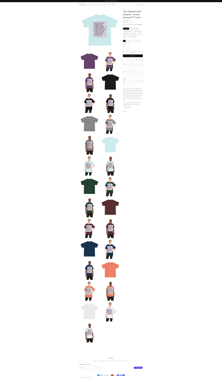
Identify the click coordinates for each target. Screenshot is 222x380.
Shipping (124, 22)
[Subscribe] (98, 367)
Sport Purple (126, 33)
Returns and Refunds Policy (104, 360)
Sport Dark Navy (138, 31)
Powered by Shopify (88, 377)
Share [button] (125, 111)
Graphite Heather (132, 36)
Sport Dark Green (134, 28)
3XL (124, 43)
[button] (137, 4)
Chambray (126, 28)
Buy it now (133, 55)
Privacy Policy (95, 360)
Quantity (124, 46)
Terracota (134, 33)
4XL (129, 44)
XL (134, 40)
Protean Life (83, 377)
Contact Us (127, 360)
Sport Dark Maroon (128, 31)
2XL (139, 40)
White (140, 33)
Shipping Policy (113, 360)
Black (125, 36)
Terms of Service (121, 360)
